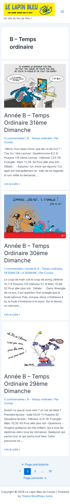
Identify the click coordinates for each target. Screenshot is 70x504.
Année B (30, 268)
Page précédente (35, 464)
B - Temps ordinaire (39, 138)
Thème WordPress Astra (37, 496)
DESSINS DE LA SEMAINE (20, 273)
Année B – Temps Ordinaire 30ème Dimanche (26, 253)
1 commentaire (13, 268)
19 (50, 471)
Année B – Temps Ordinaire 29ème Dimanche (26, 383)
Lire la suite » (12, 184)
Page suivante (35, 478)
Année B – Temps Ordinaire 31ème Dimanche (26, 122)
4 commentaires (14, 138)
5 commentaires (14, 399)
